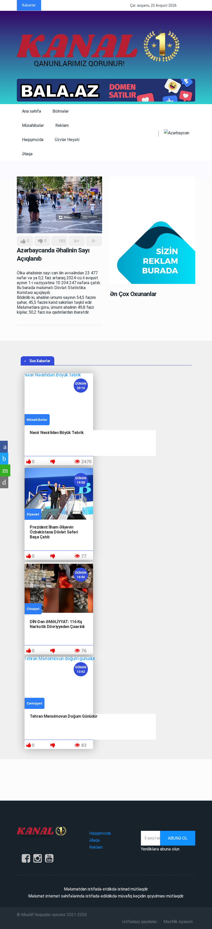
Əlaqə (27, 153)
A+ (76, 240)
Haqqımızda (32, 139)
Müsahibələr (33, 125)
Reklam (62, 125)
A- (94, 240)
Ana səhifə (31, 111)
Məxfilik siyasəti (178, 921)
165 (61, 240)
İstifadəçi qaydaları (139, 921)
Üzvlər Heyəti (67, 139)
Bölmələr (61, 111)
